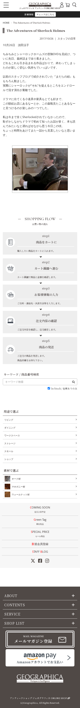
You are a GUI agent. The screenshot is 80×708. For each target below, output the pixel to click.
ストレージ (9, 443)
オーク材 (16, 478)
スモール (8, 451)
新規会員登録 (40, 544)
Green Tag (40, 521)
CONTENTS (14, 604)
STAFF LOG (40, 551)
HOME (6, 22)
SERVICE (12, 614)
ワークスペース (12, 435)
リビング (8, 419)
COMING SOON (40, 509)
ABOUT (10, 595)
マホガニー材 (18, 486)
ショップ (8, 459)
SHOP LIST (14, 623)
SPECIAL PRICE (40, 534)
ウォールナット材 (21, 494)
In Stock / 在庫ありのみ (64, 388)
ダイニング (9, 427)
